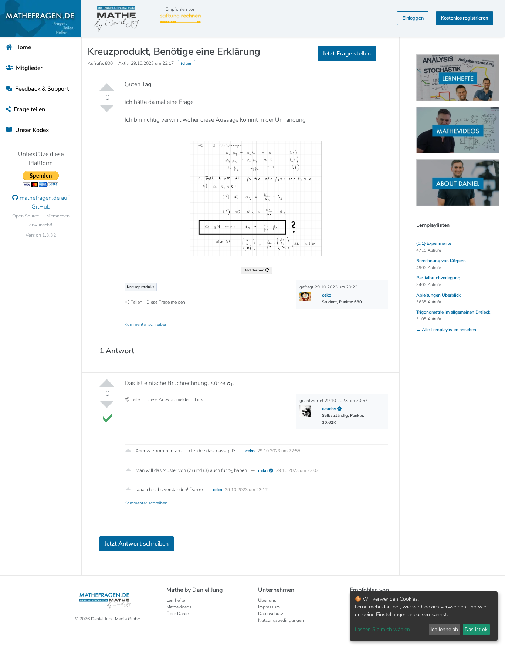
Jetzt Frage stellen (252, 92)
